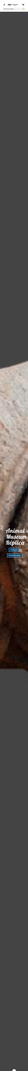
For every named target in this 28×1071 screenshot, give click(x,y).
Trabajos (14, 550)
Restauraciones (15, 555)
